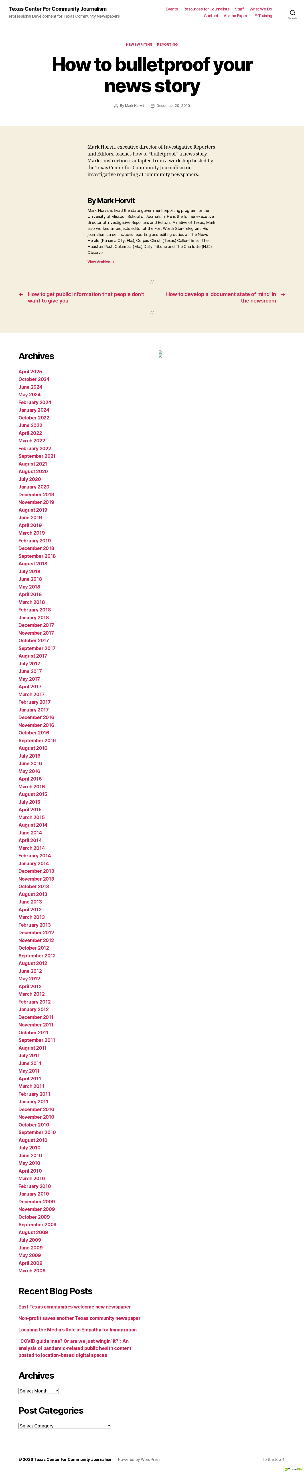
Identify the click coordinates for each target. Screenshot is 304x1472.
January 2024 (33, 410)
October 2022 (33, 418)
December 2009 (36, 1201)
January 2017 (33, 710)
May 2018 (29, 587)
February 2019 (34, 541)
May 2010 (29, 1163)
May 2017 (29, 679)
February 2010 (34, 1186)
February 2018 (34, 610)
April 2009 (30, 1263)
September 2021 (37, 456)
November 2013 (36, 879)
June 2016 (30, 763)
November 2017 (36, 633)
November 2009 (36, 1209)
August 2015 (32, 794)
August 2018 (32, 563)
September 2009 (37, 1224)
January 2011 (33, 1101)
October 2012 (33, 948)
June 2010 (30, 1155)
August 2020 (33, 471)
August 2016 (32, 748)
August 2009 (33, 1232)
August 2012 (32, 963)
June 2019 (30, 517)
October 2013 (33, 886)
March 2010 (31, 1178)
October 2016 (33, 733)
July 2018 (29, 571)
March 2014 (31, 848)
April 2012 (29, 986)
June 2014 (30, 833)
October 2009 (34, 1217)
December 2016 (36, 717)
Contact (211, 15)
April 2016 (30, 779)
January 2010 (33, 1194)
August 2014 (32, 825)
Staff (239, 9)
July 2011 (29, 1055)
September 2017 (37, 648)
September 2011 (36, 1040)
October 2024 (34, 379)
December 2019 (36, 494)
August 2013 (32, 894)
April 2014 (30, 840)
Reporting (167, 45)
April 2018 (30, 594)
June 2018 (30, 579)
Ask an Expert (236, 15)
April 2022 (30, 433)
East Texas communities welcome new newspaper (74, 1307)
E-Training (263, 15)
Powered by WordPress (139, 1459)
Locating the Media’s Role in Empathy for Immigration (77, 1330)
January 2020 (33, 487)
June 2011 (29, 1063)
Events (172, 9)
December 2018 (36, 548)
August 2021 (32, 464)
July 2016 (29, 756)
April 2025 (30, 371)
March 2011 (31, 1086)
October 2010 (33, 1125)
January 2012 (33, 1009)
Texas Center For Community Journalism (58, 9)
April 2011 (29, 1079)
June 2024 (30, 387)
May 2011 (29, 1071)
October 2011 (33, 1032)
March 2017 (31, 694)
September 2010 (37, 1132)
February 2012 (34, 1002)
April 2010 (30, 1171)
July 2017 (29, 663)
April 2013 (29, 909)
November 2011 (36, 1025)
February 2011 (34, 1094)
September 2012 (37, 956)
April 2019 (30, 525)
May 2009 (29, 1255)
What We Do (260, 9)
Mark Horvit (134, 105)
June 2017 (30, 671)
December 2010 (36, 1109)
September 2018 (37, 556)
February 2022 (34, 448)
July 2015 (29, 802)
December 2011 (36, 1017)
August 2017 (32, 656)
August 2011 (32, 1048)
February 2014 (34, 856)
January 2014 (33, 863)
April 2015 (29, 809)
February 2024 (34, 402)
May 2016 (29, 771)
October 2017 (33, 640)
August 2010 (32, 1140)
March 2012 (31, 994)
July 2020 (29, 479)
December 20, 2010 (173, 105)
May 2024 (29, 394)
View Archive (100, 262)
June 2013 (30, 902)
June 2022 (30, 425)
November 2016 (36, 725)
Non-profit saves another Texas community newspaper (79, 1318)
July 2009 (29, 1240)
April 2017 (29, 686)
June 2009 (30, 1248)
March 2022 (31, 441)
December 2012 (36, 932)
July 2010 (29, 1148)
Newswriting (139, 45)
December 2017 (36, 625)
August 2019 (32, 510)
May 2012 (29, 978)
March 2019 (31, 533)
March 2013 (31, 917)
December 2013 (36, 871)
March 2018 (31, 602)
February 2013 (34, 925)
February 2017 (34, 702)
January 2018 (33, 617)
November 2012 (36, 940)
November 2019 (36, 502)
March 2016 (31, 786)
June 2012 (30, 971)
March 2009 (31, 1271)
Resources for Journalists (207, 9)
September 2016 (37, 740)
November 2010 (36, 1117)
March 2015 (31, 817)
